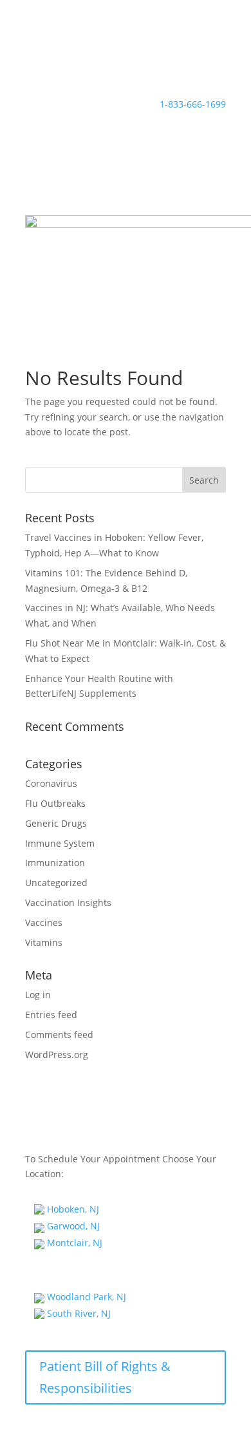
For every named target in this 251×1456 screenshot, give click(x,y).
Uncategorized (56, 882)
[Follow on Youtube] (87, 62)
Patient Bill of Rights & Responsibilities (105, 1377)
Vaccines (43, 922)
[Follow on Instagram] (61, 62)
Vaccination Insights (68, 902)
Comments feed (59, 1034)
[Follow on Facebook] (35, 62)
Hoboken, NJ (71, 1209)
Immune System (60, 843)
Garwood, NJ (72, 1226)
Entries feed (51, 1014)
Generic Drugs (56, 823)
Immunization (55, 862)
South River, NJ (77, 1313)
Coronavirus (51, 783)
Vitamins (43, 942)
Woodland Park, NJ (85, 1297)
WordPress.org (56, 1054)
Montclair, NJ (73, 1242)
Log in (38, 994)
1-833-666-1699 (193, 104)
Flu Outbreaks (55, 803)
